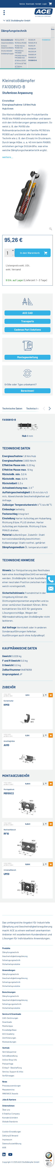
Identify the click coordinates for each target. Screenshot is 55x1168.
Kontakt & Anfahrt (10, 1117)
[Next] (50, 408)
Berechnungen (9, 992)
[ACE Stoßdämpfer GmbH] (43, 12)
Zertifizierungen (9, 1038)
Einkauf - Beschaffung (12, 1067)
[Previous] (44, 408)
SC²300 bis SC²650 (18, 67)
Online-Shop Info (9, 1060)
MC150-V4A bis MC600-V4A (20, 47)
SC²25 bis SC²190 (20, 63)
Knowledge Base (9, 1030)
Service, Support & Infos (12, 1071)
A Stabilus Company (11, 1113)
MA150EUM (32, 49)
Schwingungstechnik (11, 960)
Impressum (7, 1139)
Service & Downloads (11, 1014)
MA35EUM (31, 46)
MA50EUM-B (32, 43)
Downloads (30, 4)
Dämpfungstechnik (10, 952)
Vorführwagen (8, 1075)
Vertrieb (5, 1048)
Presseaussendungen (11, 1085)
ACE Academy (8, 1034)
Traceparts (27, 321)
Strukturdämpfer (6, 51)
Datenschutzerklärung (11, 1143)
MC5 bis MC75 (19, 40)
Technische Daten (12, 408)
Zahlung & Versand (10, 1135)
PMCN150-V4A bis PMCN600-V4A (21, 56)
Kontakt (38, 4)
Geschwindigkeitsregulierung (14, 956)
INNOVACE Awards (10, 1093)
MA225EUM (32, 51)
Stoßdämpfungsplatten (7, 53)
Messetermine (8, 1089)
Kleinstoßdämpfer (7, 40)
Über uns (6, 1109)
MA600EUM (32, 54)
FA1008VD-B (32, 60)
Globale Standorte (10, 1121)
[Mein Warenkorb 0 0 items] (50, 3)
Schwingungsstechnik (11, 1004)
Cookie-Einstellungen (11, 1131)
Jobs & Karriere (9, 1099)
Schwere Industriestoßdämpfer (7, 47)
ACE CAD (27, 312)
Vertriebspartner (9, 1052)
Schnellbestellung (9, 1056)
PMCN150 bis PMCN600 (19, 52)
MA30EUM (31, 40)
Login (44, 4)
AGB (4, 1147)
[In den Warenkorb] (51, 695)
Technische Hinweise (38, 408)
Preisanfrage (7, 1063)
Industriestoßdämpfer (7, 43)
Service (22, 4)
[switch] (48, 1163)
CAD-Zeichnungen (10, 1018)
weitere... (7, 157)
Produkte (6, 948)
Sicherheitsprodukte (11, 964)
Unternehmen (8, 1105)
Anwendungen (8, 970)
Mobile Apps (7, 1026)
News (4, 1081)
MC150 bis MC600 (20, 43)
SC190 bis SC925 (20, 60)
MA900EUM (32, 57)
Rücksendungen (9, 1042)
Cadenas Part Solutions (27, 329)
